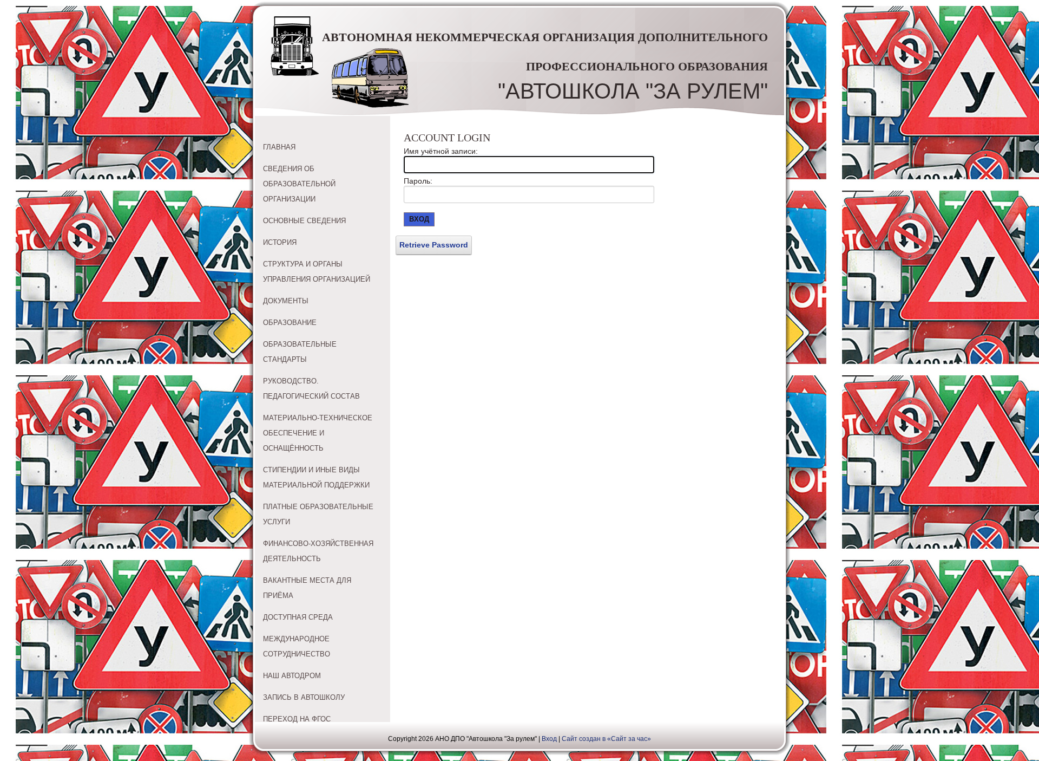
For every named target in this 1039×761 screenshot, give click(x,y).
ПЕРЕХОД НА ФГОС (297, 719)
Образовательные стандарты (300, 351)
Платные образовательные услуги (318, 514)
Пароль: (418, 181)
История (280, 242)
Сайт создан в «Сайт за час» (606, 739)
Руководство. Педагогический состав (311, 388)
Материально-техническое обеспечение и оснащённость (317, 433)
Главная (279, 147)
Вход (419, 219)
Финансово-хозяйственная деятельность (318, 551)
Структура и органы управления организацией (316, 271)
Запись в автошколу (304, 697)
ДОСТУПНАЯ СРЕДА (298, 617)
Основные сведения (304, 221)
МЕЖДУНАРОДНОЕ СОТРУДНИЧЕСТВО (296, 646)
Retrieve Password (433, 244)
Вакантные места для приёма (307, 588)
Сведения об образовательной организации (299, 184)
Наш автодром (292, 676)
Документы (285, 301)
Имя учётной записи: (441, 151)
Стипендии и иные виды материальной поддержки (316, 477)
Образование (290, 322)
